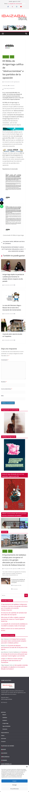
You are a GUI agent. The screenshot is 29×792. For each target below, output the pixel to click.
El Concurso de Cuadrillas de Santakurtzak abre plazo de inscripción (18, 581)
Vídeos (2, 735)
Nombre (4, 382)
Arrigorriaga (6, 88)
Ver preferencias (14, 788)
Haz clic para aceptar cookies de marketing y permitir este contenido (14, 523)
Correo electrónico (6, 389)
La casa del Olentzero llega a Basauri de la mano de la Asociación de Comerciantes (12, 307)
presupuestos (12, 88)
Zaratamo (5, 729)
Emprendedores (5, 732)
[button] (27, 766)
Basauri (4, 714)
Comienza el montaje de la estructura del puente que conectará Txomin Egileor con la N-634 (14, 654)
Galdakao (5, 717)
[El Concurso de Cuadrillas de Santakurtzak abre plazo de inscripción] (5, 584)
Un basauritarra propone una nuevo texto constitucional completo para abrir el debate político (13, 641)
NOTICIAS (12, 56)
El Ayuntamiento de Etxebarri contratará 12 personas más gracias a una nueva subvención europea (12, 249)
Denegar (14, 785)
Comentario (4, 360)
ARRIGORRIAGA (6, 56)
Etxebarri (5, 720)
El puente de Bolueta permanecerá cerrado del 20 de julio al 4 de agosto (14, 647)
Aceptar (14, 781)
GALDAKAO (5, 551)
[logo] (7, 684)
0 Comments (11, 85)
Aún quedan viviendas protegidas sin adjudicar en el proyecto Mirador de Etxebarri (14, 667)
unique (3, 658)
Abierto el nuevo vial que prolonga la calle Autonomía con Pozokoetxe (11, 660)
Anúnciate (3, 738)
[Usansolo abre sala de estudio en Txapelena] (13, 320)
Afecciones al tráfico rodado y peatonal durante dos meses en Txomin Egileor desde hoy (13, 619)
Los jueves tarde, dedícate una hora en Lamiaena (13, 242)
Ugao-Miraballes (6, 726)
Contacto (3, 741)
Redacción (17, 81)
